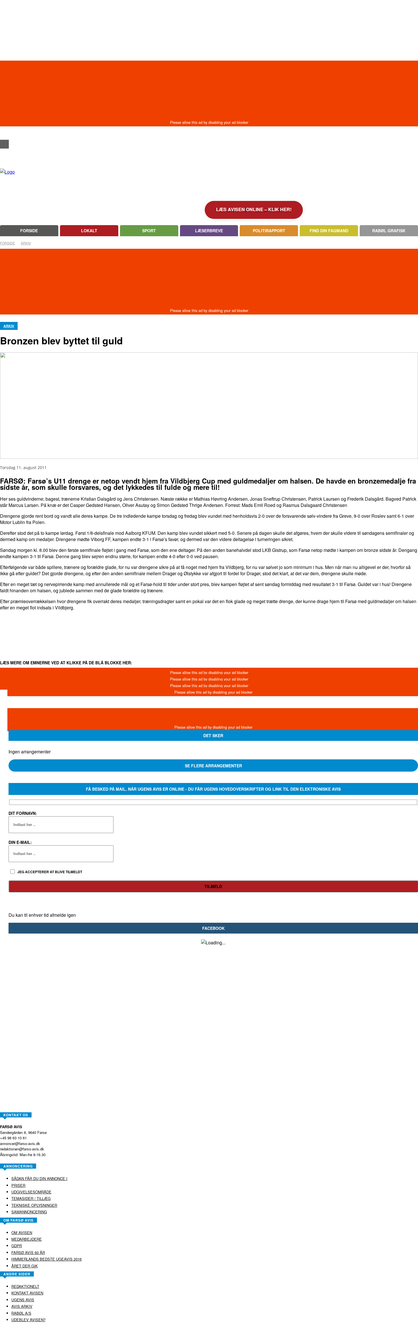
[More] (210, 628)
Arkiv (26, 243)
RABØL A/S (191, 1331)
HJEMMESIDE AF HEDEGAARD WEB (231, 1331)
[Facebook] (4, 144)
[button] (4, 134)
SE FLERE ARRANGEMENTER (213, 765)
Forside (7, 243)
